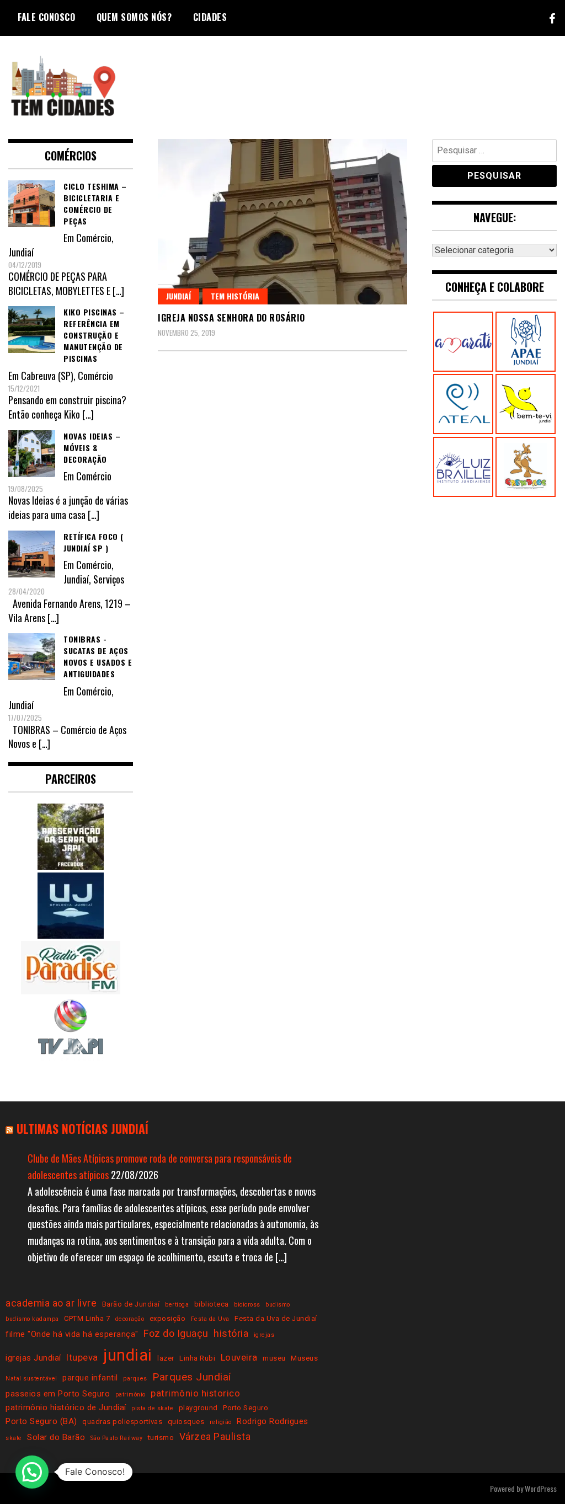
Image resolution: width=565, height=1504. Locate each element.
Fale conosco (46, 17)
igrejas (264, 1335)
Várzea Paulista (215, 1436)
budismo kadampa (32, 1319)
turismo (161, 1437)
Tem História (235, 296)
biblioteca (211, 1304)
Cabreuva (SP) (47, 375)
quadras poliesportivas (122, 1421)
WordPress (541, 1488)
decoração (130, 1319)
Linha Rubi (197, 1358)
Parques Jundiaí (191, 1377)
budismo (277, 1304)
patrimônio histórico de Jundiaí (66, 1407)
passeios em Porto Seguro (58, 1394)
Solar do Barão (56, 1437)
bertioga (177, 1304)
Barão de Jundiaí (131, 1304)
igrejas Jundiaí (33, 1358)
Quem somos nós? (134, 17)
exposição (168, 1318)
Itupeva (82, 1357)
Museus (304, 1358)
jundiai (127, 1355)
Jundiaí (178, 296)
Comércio (93, 238)
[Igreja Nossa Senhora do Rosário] (282, 221)
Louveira (239, 1357)
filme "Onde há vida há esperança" (72, 1334)
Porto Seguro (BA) (41, 1421)
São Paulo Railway (116, 1438)
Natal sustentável (31, 1378)
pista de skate (152, 1408)
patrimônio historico (195, 1393)
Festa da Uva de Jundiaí (275, 1318)
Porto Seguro (245, 1408)
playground (198, 1408)
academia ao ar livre (51, 1303)
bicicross (247, 1304)
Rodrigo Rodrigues (272, 1421)
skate (14, 1438)
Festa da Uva (210, 1319)
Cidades (210, 17)
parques (135, 1378)
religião (221, 1422)
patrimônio (130, 1394)
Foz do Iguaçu (176, 1333)
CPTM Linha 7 (87, 1318)
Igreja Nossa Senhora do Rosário (231, 317)
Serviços (108, 579)
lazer (165, 1358)
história (231, 1333)
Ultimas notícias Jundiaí (82, 1128)
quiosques (186, 1421)
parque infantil (90, 1378)
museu (274, 1358)
